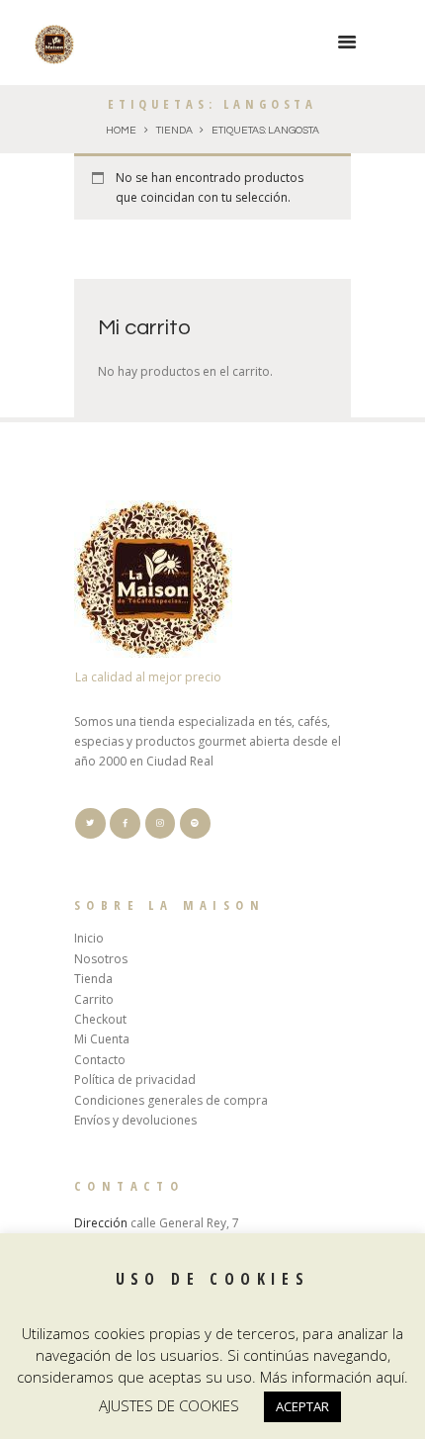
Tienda (174, 130)
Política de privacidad (135, 1079)
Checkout (100, 1019)
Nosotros (101, 958)
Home (121, 130)
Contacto (100, 1059)
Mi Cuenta (101, 1039)
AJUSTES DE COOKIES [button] (169, 1405)
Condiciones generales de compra (171, 1100)
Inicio (89, 938)
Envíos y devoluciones (135, 1120)
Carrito (94, 999)
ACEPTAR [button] (302, 1406)
